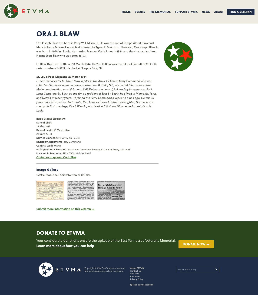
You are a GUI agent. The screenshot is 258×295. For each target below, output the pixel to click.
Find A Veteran (241, 12)
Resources (135, 276)
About (218, 12)
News (206, 12)
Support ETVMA (186, 12)
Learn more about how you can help (65, 245)
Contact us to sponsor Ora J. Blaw (56, 157)
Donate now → (196, 244)
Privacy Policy (136, 279)
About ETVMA (137, 268)
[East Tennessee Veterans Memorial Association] (26, 18)
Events (140, 12)
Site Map (134, 273)
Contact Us (135, 270)
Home (126, 12)
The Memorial (160, 12)
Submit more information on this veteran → (65, 209)
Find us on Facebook (142, 284)
